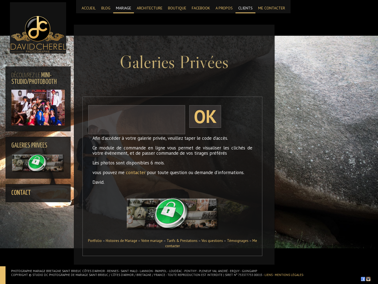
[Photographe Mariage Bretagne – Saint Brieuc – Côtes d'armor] (38, 27)
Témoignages (237, 240)
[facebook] (363, 279)
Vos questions (212, 240)
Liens (269, 275)
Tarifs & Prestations (182, 240)
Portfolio (95, 240)
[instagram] (368, 279)
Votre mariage (152, 240)
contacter (136, 172)
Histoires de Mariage (122, 240)
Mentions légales (289, 275)
